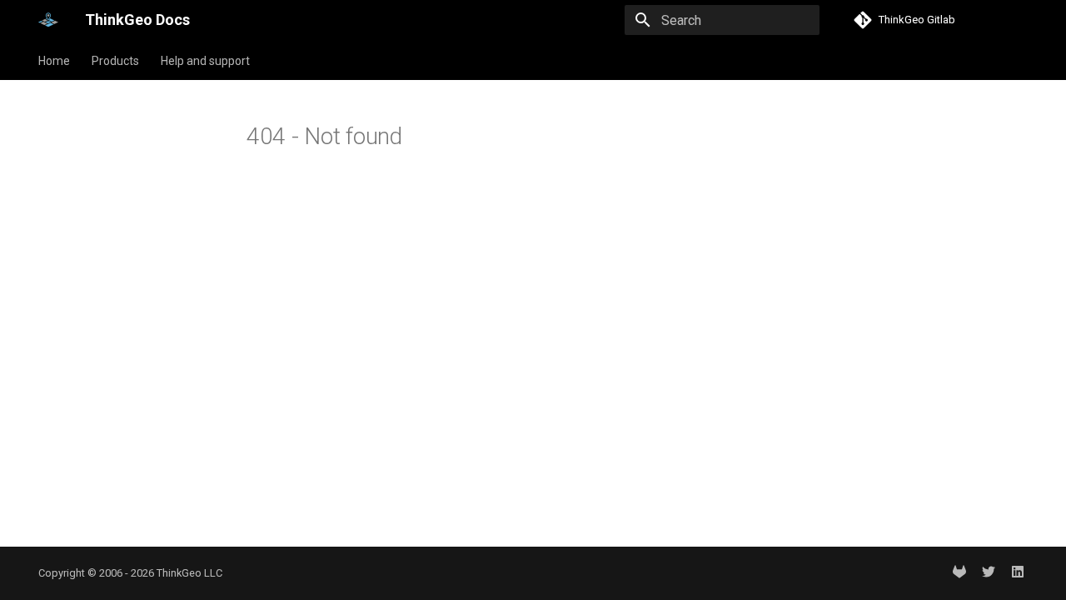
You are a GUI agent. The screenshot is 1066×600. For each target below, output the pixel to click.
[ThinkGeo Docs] (48, 20)
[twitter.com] (988, 573)
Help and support (205, 61)
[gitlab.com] (959, 573)
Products (115, 61)
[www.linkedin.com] (1017, 573)
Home (54, 61)
